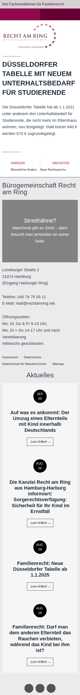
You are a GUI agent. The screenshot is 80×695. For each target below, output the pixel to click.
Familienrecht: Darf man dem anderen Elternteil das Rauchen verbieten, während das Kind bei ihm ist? (40, 638)
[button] (72, 36)
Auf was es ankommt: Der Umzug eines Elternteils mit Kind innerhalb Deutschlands (40, 421)
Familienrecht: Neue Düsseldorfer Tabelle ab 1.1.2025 (40, 569)
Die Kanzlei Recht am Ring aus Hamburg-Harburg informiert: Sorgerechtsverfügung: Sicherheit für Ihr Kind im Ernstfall (40, 496)
